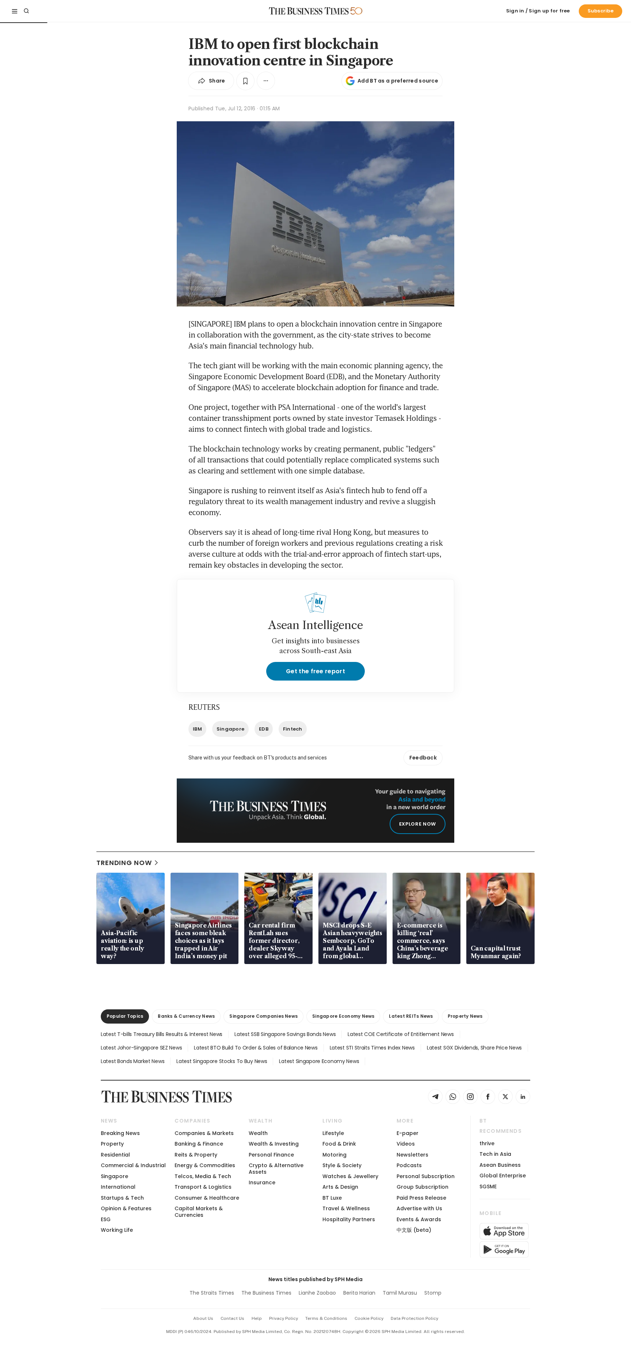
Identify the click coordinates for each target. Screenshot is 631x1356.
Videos (406, 1143)
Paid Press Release (421, 1197)
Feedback (423, 757)
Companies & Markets (204, 1133)
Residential (115, 1154)
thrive (486, 1143)
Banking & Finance (199, 1143)
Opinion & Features (126, 1208)
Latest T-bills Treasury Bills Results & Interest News (161, 1034)
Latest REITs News (411, 1016)
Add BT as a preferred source (397, 80)
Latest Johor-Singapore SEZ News (141, 1047)
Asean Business (500, 1165)
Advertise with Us (419, 1208)
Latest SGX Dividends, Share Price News (474, 1047)
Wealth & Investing (274, 1143)
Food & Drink (339, 1143)
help (257, 1318)
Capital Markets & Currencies (199, 1211)
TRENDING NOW (124, 862)
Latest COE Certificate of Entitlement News (401, 1034)
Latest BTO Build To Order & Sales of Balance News (255, 1047)
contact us (232, 1318)
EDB (263, 728)
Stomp (432, 1292)
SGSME (488, 1186)
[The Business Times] (309, 11)
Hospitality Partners (348, 1219)
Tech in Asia (495, 1154)
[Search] (26, 11)
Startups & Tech (122, 1197)
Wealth (258, 1133)
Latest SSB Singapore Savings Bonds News (285, 1034)
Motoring (334, 1154)
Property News (465, 1016)
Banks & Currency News (186, 1016)
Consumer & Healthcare (207, 1197)
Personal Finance (271, 1154)
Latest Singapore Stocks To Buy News (221, 1061)
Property (112, 1143)
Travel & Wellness (346, 1208)
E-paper (407, 1133)
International (118, 1187)
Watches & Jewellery (350, 1176)
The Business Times (266, 1292)
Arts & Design (340, 1187)
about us (203, 1318)
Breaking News (120, 1133)
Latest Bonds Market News (132, 1061)
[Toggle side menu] (14, 11)
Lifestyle (333, 1133)
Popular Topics (125, 1016)
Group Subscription (422, 1187)
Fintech (292, 728)
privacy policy (283, 1318)
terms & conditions (326, 1318)
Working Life (117, 1230)
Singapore (230, 728)
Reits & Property (196, 1154)
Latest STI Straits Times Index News (372, 1047)
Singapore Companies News (263, 1016)
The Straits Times (212, 1292)
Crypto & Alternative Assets (276, 1168)
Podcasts (409, 1165)
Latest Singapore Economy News (319, 1061)
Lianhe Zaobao (317, 1292)
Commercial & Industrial (133, 1165)
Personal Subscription (426, 1176)
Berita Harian (359, 1292)
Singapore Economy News (343, 1016)
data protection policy (414, 1318)
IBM (197, 728)
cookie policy (369, 1318)
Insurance (262, 1182)
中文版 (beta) (414, 1230)
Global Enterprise (502, 1175)
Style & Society (342, 1165)
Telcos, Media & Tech (203, 1176)
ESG (106, 1219)
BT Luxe (332, 1197)
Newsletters (412, 1154)
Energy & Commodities (205, 1165)
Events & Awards (419, 1219)
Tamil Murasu (400, 1292)
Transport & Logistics (203, 1187)
